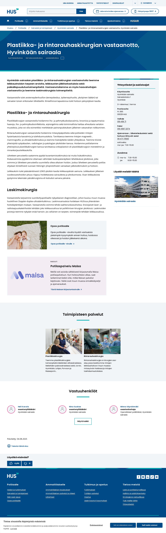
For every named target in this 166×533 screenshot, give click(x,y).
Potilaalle (19, 21)
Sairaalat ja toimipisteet (42, 28)
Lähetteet (50, 497)
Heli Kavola (23, 406)
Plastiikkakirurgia (54, 356)
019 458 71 (121, 121)
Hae (81, 11)
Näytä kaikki (83, 421)
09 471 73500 (123, 138)
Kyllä (17, 463)
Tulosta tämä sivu (19, 446)
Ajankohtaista (113, 21)
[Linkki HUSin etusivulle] (13, 11)
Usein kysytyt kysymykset (95, 500)
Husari (134, 21)
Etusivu (10, 28)
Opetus (87, 497)
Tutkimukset (89, 490)
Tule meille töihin (130, 500)
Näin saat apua (13, 497)
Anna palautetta (85, 3)
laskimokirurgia (52, 58)
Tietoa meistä (91, 21)
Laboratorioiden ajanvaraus (110, 12)
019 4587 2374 (123, 129)
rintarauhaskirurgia (34, 58)
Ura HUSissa (68, 3)
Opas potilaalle (14, 500)
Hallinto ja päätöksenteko (134, 493)
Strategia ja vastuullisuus (133, 497)
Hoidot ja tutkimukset (16, 490)
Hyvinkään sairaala (65, 28)
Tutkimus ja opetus (66, 21)
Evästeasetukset (96, 525)
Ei (29, 463)
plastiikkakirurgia (15, 58)
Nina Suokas (75, 406)
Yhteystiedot (102, 3)
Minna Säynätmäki (129, 406)
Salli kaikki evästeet (149, 525)
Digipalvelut (118, 3)
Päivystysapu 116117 (146, 11)
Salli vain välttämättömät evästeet (123, 525)
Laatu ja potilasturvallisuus (134, 490)
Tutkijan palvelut (91, 493)
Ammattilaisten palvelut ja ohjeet (60, 493)
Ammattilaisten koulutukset (58, 490)
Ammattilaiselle (40, 21)
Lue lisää (13, 529)
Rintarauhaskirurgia (93, 356)
